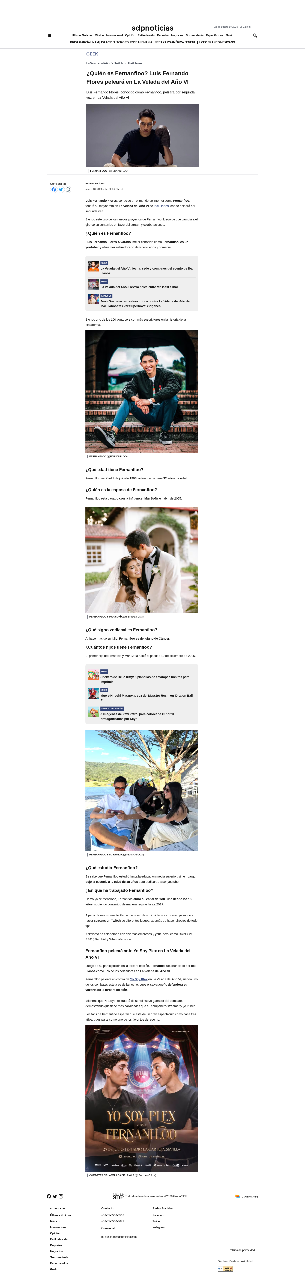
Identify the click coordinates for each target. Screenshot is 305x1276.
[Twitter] (60, 189)
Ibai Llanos (135, 63)
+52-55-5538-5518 (112, 1215)
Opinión (130, 35)
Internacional (114, 35)
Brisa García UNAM (84, 42)
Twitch (119, 63)
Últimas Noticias (82, 35)
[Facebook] (53, 189)
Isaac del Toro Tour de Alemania (126, 42)
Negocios (177, 35)
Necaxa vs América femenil (175, 42)
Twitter (156, 1221)
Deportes (163, 35)
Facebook (158, 1215)
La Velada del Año (97, 63)
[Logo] (152, 28)
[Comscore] (246, 1196)
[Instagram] (61, 1196)
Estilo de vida (146, 35)
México (99, 35)
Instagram (158, 1227)
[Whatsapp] (67, 189)
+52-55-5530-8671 (112, 1221)
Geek (229, 35)
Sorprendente (195, 35)
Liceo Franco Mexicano (217, 42)
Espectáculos (214, 35)
